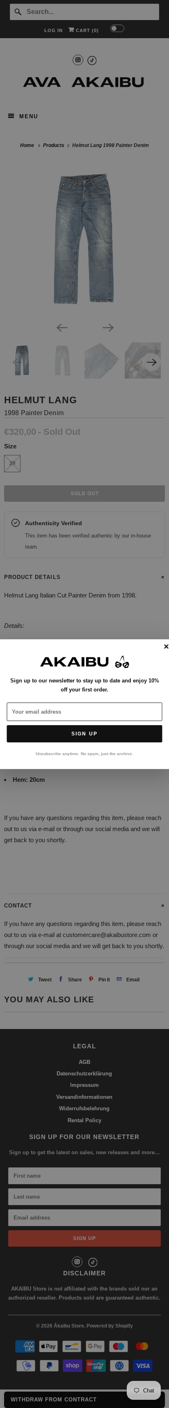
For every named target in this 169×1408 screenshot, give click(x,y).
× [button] (166, 646)
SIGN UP (84, 734)
